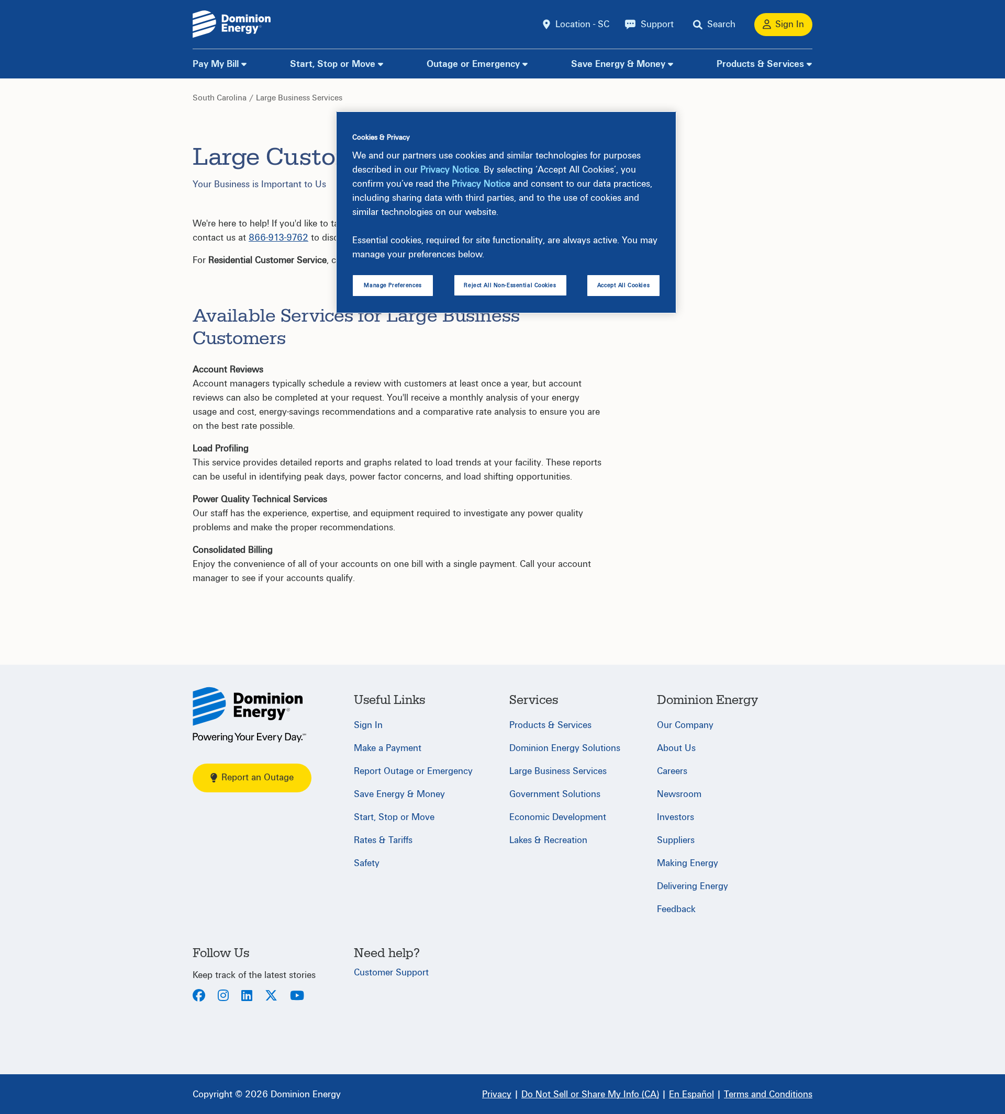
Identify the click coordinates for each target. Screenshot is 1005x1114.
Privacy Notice (449, 169)
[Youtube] (297, 996)
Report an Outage (257, 777)
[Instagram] (223, 996)
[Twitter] (271, 996)
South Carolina (220, 98)
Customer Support (391, 972)
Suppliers (676, 840)
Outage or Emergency (473, 64)
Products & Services (760, 64)
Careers (672, 771)
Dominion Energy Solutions (564, 748)
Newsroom (679, 794)
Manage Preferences (392, 285)
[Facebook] (199, 996)
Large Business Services (299, 98)
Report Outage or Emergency (413, 771)
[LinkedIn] (246, 996)
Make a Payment (387, 748)
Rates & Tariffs (383, 840)
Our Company (685, 725)
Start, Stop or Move (332, 64)
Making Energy (687, 863)
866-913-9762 (278, 237)
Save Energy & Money (618, 64)
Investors (675, 817)
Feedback (676, 909)
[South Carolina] (249, 715)
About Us (676, 748)
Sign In (368, 725)
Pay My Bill (216, 64)
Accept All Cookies (623, 285)
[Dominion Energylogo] (232, 24)
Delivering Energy (692, 886)
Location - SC (582, 24)
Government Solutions (554, 794)
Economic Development (557, 817)
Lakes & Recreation (548, 840)
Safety (366, 863)
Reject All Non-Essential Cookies (510, 285)
